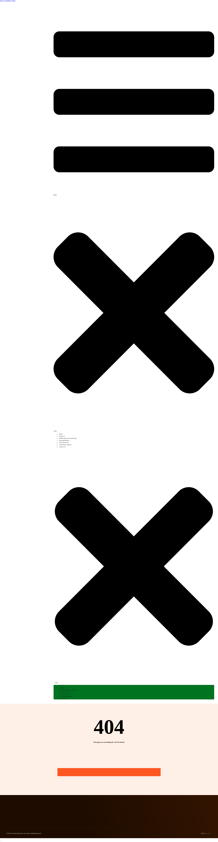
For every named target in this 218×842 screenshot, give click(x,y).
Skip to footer (11, 0)
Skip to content (4, 0)
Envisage (207, 833)
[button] (134, 221)
